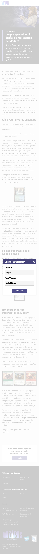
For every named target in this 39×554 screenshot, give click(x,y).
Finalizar (19, 291)
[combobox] (17, 272)
